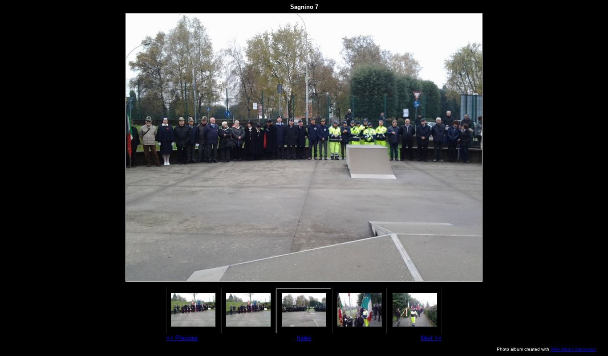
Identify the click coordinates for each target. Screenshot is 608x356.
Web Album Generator (573, 349)
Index (304, 338)
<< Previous (182, 338)
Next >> (431, 338)
